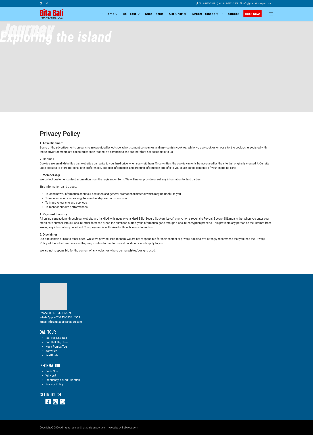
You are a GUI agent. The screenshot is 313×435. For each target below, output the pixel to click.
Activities (51, 351)
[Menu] (271, 14)
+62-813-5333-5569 (67, 317)
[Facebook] (41, 3)
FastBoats (52, 355)
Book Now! (252, 14)
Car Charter (178, 14)
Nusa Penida (154, 14)
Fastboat (232, 14)
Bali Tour (129, 14)
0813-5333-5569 (207, 3)
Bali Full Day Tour (56, 338)
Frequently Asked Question (62, 380)
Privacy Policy (54, 384)
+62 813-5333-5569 (228, 3)
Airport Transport (205, 14)
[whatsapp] (62, 401)
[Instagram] (47, 3)
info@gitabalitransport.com (257, 3)
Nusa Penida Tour (56, 346)
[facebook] (48, 401)
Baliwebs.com (130, 427)
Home (110, 14)
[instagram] (55, 401)
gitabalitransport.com (95, 427)
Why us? (50, 375)
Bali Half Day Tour (56, 342)
